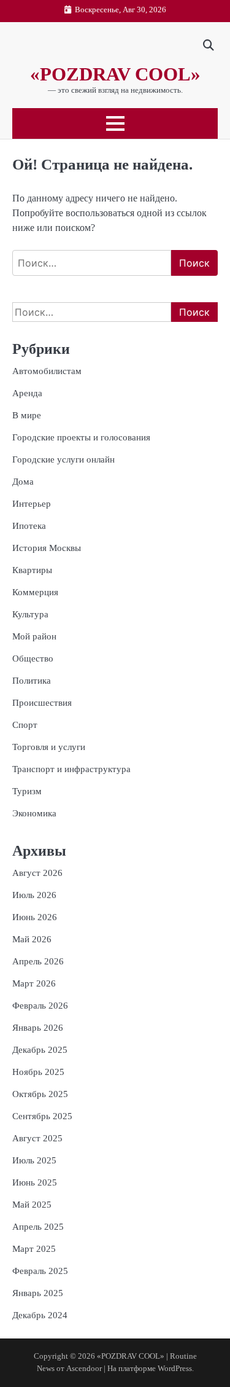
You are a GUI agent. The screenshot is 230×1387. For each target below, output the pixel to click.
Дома (23, 481)
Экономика (34, 813)
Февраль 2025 (40, 1271)
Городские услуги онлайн (63, 459)
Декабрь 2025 (39, 1050)
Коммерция (35, 592)
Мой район (34, 636)
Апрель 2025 (38, 1227)
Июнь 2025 (34, 1182)
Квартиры (32, 570)
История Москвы (46, 548)
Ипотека (29, 526)
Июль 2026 (34, 895)
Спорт (24, 725)
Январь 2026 (37, 1028)
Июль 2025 (34, 1160)
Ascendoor (84, 1368)
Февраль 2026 (40, 1005)
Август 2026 (37, 873)
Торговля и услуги (48, 747)
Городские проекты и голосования (81, 437)
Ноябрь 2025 (38, 1072)
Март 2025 (34, 1249)
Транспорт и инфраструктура (71, 769)
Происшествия (42, 703)
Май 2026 (32, 939)
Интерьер (31, 504)
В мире (26, 415)
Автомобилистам (47, 371)
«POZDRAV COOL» (115, 74)
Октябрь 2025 (40, 1094)
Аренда (27, 393)
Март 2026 (34, 983)
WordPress (175, 1368)
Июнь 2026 (34, 917)
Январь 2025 (37, 1293)
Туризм (27, 791)
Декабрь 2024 (39, 1315)
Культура (30, 614)
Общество (32, 658)
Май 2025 (32, 1204)
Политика (31, 681)
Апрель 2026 (38, 961)
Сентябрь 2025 (42, 1116)
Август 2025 (37, 1138)
